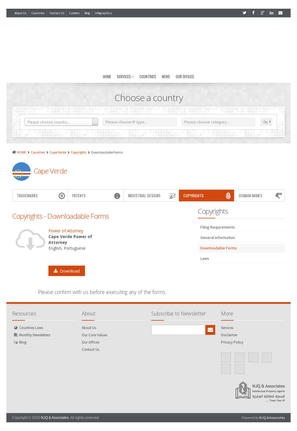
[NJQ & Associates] (148, 44)
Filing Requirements (217, 227)
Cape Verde (58, 152)
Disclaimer (229, 335)
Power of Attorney (65, 230)
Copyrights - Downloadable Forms (60, 216)
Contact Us (56, 13)
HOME (21, 152)
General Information (217, 237)
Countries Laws (31, 327)
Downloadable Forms (218, 248)
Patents (79, 195)
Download (70, 271)
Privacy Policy (232, 342)
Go (265, 121)
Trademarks (27, 195)
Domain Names (250, 195)
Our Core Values (94, 335)
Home (107, 76)
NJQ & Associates (55, 418)
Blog (87, 13)
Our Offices (185, 76)
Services (124, 76)
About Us (20, 13)
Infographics (103, 13)
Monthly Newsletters (34, 335)
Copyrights (78, 152)
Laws (204, 258)
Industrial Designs (144, 195)
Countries (37, 13)
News (166, 76)
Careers (74, 13)
